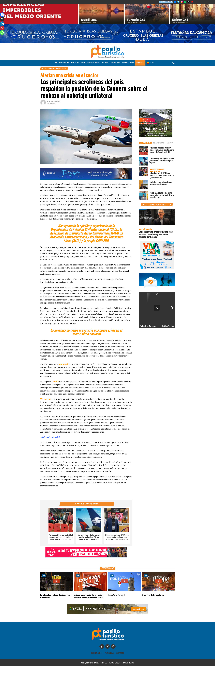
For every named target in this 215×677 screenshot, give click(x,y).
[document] (107, 338)
